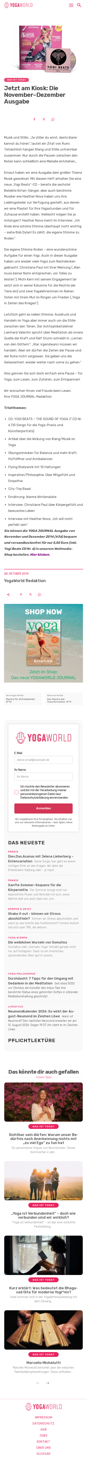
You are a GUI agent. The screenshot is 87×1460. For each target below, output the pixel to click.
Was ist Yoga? (16, 80)
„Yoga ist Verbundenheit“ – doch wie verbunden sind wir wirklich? (43, 1215)
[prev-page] (38, 1383)
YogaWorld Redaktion (25, 581)
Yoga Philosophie (22, 974)
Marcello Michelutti (44, 1363)
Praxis (13, 851)
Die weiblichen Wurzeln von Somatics (37, 942)
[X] (43, 119)
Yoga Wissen (17, 937)
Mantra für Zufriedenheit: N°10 (20, 700)
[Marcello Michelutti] (43, 1329)
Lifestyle (15, 1006)
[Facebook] (34, 119)
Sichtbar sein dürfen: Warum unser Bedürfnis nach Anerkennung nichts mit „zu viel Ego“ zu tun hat (43, 1139)
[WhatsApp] (53, 119)
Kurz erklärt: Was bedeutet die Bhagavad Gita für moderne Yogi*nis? (43, 1290)
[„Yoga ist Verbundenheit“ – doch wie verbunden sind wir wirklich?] (43, 1180)
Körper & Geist (20, 909)
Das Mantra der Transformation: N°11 (59, 700)
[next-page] (48, 1383)
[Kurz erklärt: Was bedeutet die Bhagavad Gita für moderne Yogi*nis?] (43, 1255)
